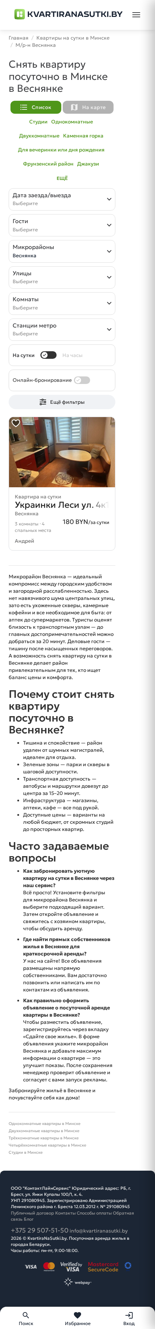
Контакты (65, 1213)
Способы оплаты (94, 1213)
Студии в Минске (26, 1152)
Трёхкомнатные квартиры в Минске (44, 1137)
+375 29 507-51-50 (39, 1230)
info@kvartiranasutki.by (99, 1231)
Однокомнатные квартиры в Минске (44, 1123)
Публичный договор (32, 1213)
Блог (29, 1219)
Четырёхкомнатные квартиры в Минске (47, 1145)
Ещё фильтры (67, 402)
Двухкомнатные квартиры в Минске (44, 1130)
